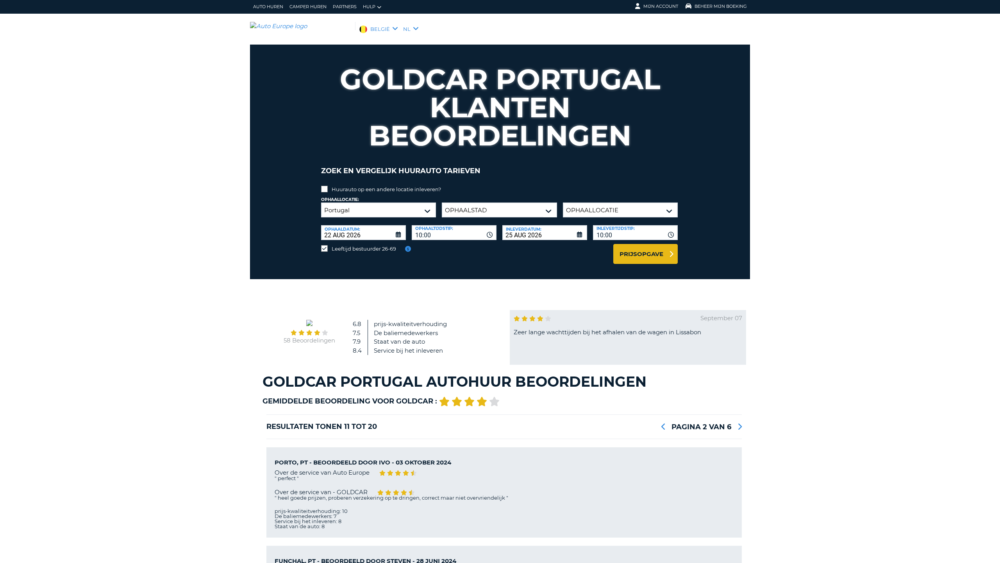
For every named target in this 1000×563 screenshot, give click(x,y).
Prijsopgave (641, 254)
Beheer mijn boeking (721, 6)
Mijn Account (660, 6)
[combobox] (454, 232)
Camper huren (308, 6)
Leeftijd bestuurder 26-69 (364, 249)
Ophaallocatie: (340, 199)
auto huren (268, 6)
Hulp (369, 6)
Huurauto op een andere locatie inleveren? (386, 189)
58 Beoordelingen (309, 340)
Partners (345, 6)
